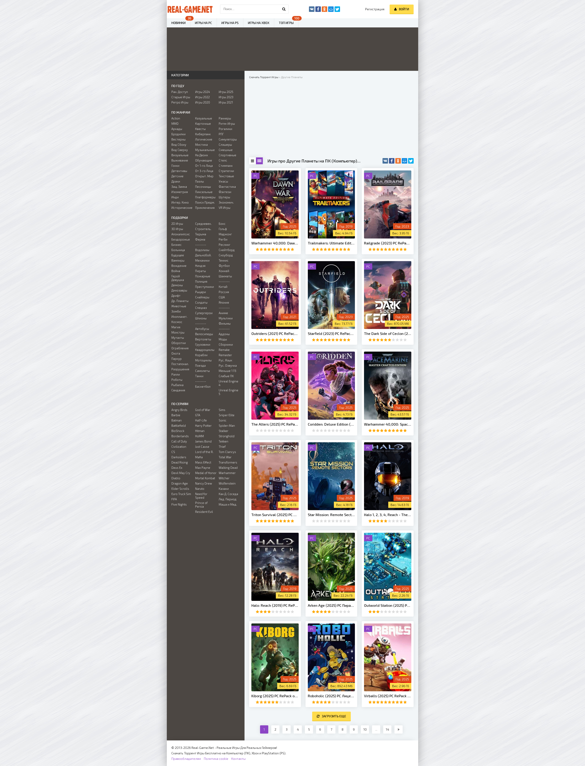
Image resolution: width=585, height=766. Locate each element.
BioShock (177, 431)
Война (175, 271)
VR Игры (224, 207)
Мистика (201, 144)
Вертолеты (203, 339)
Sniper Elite (226, 415)
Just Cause (202, 446)
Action (175, 118)
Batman (176, 420)
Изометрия (179, 192)
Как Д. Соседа (228, 494)
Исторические (181, 207)
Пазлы (199, 181)
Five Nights (179, 504)
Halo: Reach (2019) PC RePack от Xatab (275, 605)
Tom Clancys (227, 452)
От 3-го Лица (204, 171)
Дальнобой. (203, 255)
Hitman (200, 431)
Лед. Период (228, 499)
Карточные (203, 123)
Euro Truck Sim (181, 494)
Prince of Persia (201, 504)
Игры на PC (203, 23)
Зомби (176, 311)
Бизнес (176, 244)
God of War (202, 410)
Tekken (223, 441)
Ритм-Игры (227, 123)
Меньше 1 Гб (227, 371)
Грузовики (202, 344)
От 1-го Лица (204, 165)
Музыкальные (205, 150)
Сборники (226, 344)
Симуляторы (228, 139)
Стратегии (226, 171)
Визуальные (180, 155)
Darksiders (178, 457)
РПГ (221, 134)
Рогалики (225, 129)
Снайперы (202, 297)
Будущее (177, 255)
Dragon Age (179, 483)
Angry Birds (179, 410)
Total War (225, 457)
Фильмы (225, 323)
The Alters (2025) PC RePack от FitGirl (275, 424)
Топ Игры (286, 23)
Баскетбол (202, 386)
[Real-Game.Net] (190, 9)
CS (173, 452)
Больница (178, 250)
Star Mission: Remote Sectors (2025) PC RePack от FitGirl (331, 514)
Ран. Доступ (179, 92)
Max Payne (202, 467)
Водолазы (202, 250)
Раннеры (225, 118)
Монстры (177, 332)
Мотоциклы (203, 360)
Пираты (200, 271)
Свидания (178, 390)
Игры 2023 (226, 97)
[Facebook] (391, 161)
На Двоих (201, 155)
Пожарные (202, 276)
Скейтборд (227, 250)
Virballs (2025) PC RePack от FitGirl (387, 696)
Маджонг (225, 234)
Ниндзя (200, 266)
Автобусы (202, 329)
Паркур (176, 358)
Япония (224, 302)
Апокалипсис (180, 234)
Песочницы (203, 186)
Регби (223, 239)
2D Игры (177, 223)
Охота (175, 353)
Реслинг (224, 244)
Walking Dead (228, 467)
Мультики (226, 318)
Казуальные (203, 118)
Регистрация (374, 9)
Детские (177, 176)
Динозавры (179, 290)
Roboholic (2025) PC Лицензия (331, 696)
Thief (222, 446)
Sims (222, 410)
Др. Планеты (180, 301)
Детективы (179, 171)
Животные (178, 306)
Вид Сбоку (178, 144)
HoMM (199, 436)
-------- (200, 244)
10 (365, 729)
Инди (175, 197)
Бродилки (178, 134)
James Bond (203, 441)
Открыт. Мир (204, 176)
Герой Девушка (177, 278)
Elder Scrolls (180, 488)
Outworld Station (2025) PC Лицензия (387, 605)
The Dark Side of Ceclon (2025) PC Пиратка (387, 333)
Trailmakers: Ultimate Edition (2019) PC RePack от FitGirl (331, 243)
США (222, 297)
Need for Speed (201, 495)
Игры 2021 (226, 102)
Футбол (224, 266)
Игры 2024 (202, 92)
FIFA (174, 499)
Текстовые (226, 176)
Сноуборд (226, 255)
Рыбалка (177, 385)
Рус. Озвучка (228, 365)
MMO (174, 123)
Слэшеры (225, 144)
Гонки (175, 165)
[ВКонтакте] (385, 161)
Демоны (177, 285)
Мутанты (177, 337)
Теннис (224, 260)
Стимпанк (226, 165)
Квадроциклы (204, 350)
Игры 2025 (226, 92)
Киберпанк (203, 134)
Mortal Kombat (205, 478)
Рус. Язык (225, 360)
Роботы (176, 380)
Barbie (175, 415)
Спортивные (227, 155)
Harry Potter (203, 425)
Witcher (224, 478)
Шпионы (201, 318)
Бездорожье (180, 239)
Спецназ (201, 308)
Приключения (205, 207)
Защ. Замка (179, 186)
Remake (224, 350)
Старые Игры (180, 97)
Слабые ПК (226, 376)
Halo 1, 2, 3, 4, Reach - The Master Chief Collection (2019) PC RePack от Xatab (387, 514)
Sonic (222, 420)
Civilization (178, 446)
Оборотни (178, 343)
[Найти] (284, 9)
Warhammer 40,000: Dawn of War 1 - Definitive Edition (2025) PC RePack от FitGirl (275, 243)
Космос (176, 322)
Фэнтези (225, 192)
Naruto (199, 488)
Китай (223, 287)
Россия (224, 292)
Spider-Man (227, 425)
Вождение (178, 266)
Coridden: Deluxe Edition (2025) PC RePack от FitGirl (331, 424)
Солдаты (201, 302)
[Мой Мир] (404, 161)
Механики (202, 260)
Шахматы (225, 276)
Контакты (238, 759)
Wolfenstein (227, 483)
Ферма (200, 239)
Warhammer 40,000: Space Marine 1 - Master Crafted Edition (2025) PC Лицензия (387, 424)
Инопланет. (179, 316)
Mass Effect (203, 462)
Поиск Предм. (205, 202)
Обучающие (203, 160)
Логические (203, 139)
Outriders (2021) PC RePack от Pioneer (275, 333)
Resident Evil (204, 512)
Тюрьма (200, 234)
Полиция (201, 281)
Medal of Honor (205, 473)
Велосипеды (204, 334)
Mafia (199, 457)
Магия (175, 327)
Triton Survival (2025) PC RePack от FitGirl (275, 514)
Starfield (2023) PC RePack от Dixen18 (331, 333)
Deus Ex (176, 467)
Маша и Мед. (228, 504)
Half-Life (201, 420)
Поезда (200, 365)
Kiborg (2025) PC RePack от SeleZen (275, 696)
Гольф (223, 229)
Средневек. (203, 223)
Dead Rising (179, 462)
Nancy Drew (203, 483)
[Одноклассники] (398, 161)
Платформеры (205, 197)
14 (387, 729)
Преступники (204, 287)
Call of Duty (179, 441)
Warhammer (227, 473)
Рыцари (200, 292)
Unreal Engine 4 (228, 383)
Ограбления (180, 348)
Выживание (179, 160)
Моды (223, 339)
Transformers (228, 462)
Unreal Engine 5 (228, 392)
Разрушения (180, 369)
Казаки (224, 488)
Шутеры (224, 197)
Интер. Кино (180, 202)
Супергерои (204, 313)
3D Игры (177, 229)
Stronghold (226, 436)
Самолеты (202, 371)
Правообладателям (186, 759)
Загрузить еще (334, 716)
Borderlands (180, 436)
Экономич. (226, 202)
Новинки (178, 23)
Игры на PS (230, 23)
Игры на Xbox (258, 23)
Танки (199, 376)
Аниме (223, 313)
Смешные (226, 150)
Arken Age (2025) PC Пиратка (331, 605)
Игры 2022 (202, 97)
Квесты (200, 129)
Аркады (176, 129)
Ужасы (223, 181)
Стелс (223, 160)
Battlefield (178, 425)
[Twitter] (411, 161)
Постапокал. (180, 364)
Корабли (201, 355)
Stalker (223, 431)
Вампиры (177, 260)
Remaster (225, 355)
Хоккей (224, 271)
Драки (175, 181)
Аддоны (224, 334)
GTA (197, 415)
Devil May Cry (180, 473)
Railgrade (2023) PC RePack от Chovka (387, 243)
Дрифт (176, 295)
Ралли (175, 374)
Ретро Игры (179, 102)
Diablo (175, 478)
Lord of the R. (204, 452)
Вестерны (178, 139)
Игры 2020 (202, 102)
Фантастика (227, 186)
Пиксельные (204, 192)
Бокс (222, 223)
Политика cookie (216, 759)
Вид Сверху (179, 150)
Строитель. (203, 229)
